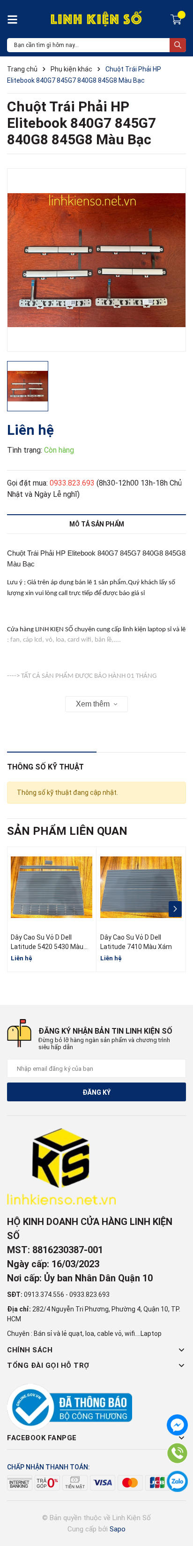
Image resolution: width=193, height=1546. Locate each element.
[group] (96, 260)
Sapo (118, 1529)
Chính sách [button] (29, 1350)
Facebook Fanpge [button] (42, 1438)
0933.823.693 (72, 483)
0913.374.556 (44, 1294)
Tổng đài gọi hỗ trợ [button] (48, 1365)
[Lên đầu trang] (177, 1501)
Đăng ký (96, 1092)
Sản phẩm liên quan (67, 831)
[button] (175, 909)
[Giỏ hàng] (177, 18)
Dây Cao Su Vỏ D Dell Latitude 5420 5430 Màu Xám (47, 946)
